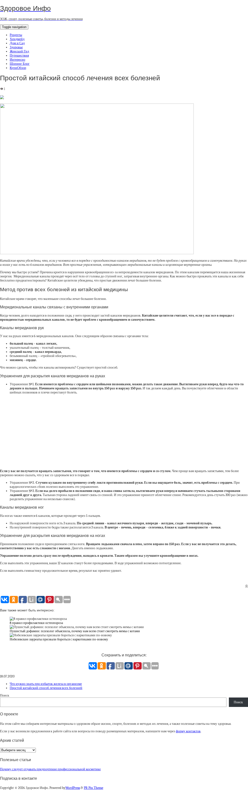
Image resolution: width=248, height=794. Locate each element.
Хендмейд (17, 39)
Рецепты (16, 35)
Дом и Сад (17, 43)
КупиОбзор (18, 68)
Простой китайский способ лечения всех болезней (46, 688)
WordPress (72, 788)
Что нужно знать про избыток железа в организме (46, 684)
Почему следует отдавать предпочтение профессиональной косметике (50, 769)
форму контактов (188, 731)
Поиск (4, 695)
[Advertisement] (124, 432)
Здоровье (16, 47)
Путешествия (19, 55)
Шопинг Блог (20, 64)
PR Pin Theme (93, 788)
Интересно (17, 60)
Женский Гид (19, 51)
